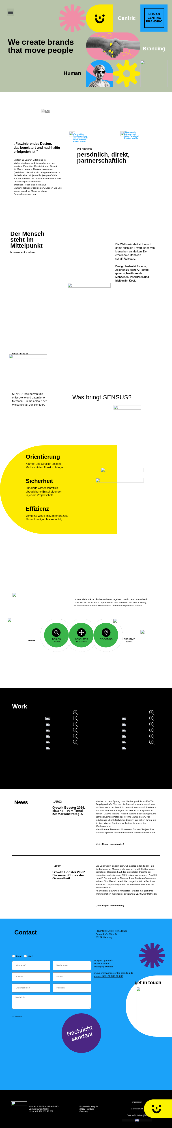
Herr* (30, 956)
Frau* (19, 956)
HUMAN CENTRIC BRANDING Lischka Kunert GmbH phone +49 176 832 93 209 (43, 1109)
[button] (10, 12)
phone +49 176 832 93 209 (108, 976)
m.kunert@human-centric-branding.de (113, 973)
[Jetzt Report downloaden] (110, 844)
